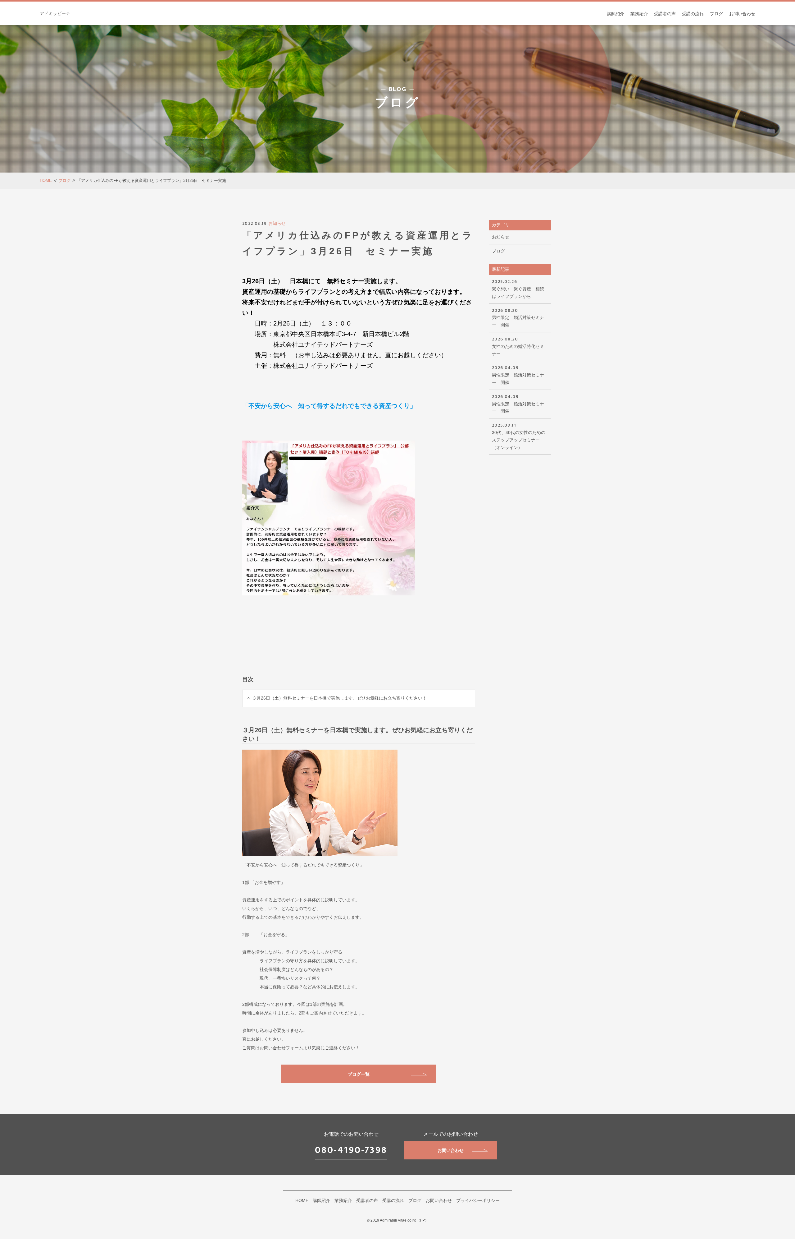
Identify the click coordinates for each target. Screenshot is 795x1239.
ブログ (716, 13)
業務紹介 (639, 13)
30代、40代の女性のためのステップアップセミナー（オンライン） (518, 436)
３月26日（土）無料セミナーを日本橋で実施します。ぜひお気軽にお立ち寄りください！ (339, 698)
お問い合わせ (742, 13)
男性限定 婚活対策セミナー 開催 (518, 317)
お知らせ (277, 223)
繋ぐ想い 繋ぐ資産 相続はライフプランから (518, 288)
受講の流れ (693, 13)
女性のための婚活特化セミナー (518, 345)
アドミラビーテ (55, 13)
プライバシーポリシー (478, 1200)
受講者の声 (665, 13)
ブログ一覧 (359, 1074)
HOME (46, 180)
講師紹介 (615, 13)
